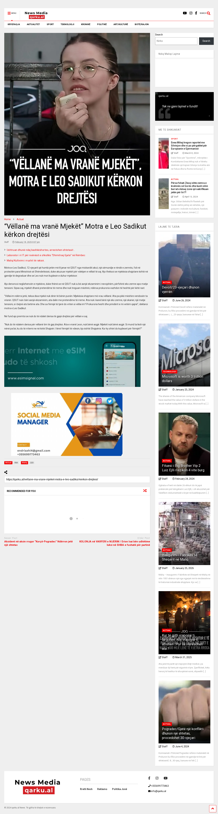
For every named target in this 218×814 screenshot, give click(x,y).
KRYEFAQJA (14, 24)
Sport (174, 139)
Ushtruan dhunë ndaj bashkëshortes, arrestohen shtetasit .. (41, 250)
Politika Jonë (119, 789)
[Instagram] (190, 13)
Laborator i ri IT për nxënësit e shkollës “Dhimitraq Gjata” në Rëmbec (46, 255)
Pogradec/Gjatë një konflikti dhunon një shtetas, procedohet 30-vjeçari (183, 733)
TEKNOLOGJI (67, 24)
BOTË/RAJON (142, 24)
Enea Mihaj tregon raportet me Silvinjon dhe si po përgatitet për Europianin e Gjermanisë (189, 145)
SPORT (50, 24)
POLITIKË (102, 24)
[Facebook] (196, 13)
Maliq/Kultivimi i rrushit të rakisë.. (26, 260)
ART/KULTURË (120, 24)
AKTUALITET (33, 24)
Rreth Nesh (86, 789)
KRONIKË (85, 24)
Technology (169, 372)
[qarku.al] (34, 18)
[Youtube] (185, 13)
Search (159, 34)
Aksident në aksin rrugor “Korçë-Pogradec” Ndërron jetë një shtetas (38, 543)
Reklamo (102, 789)
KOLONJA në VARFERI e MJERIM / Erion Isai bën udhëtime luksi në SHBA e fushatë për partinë (114, 543)
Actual (175, 179)
